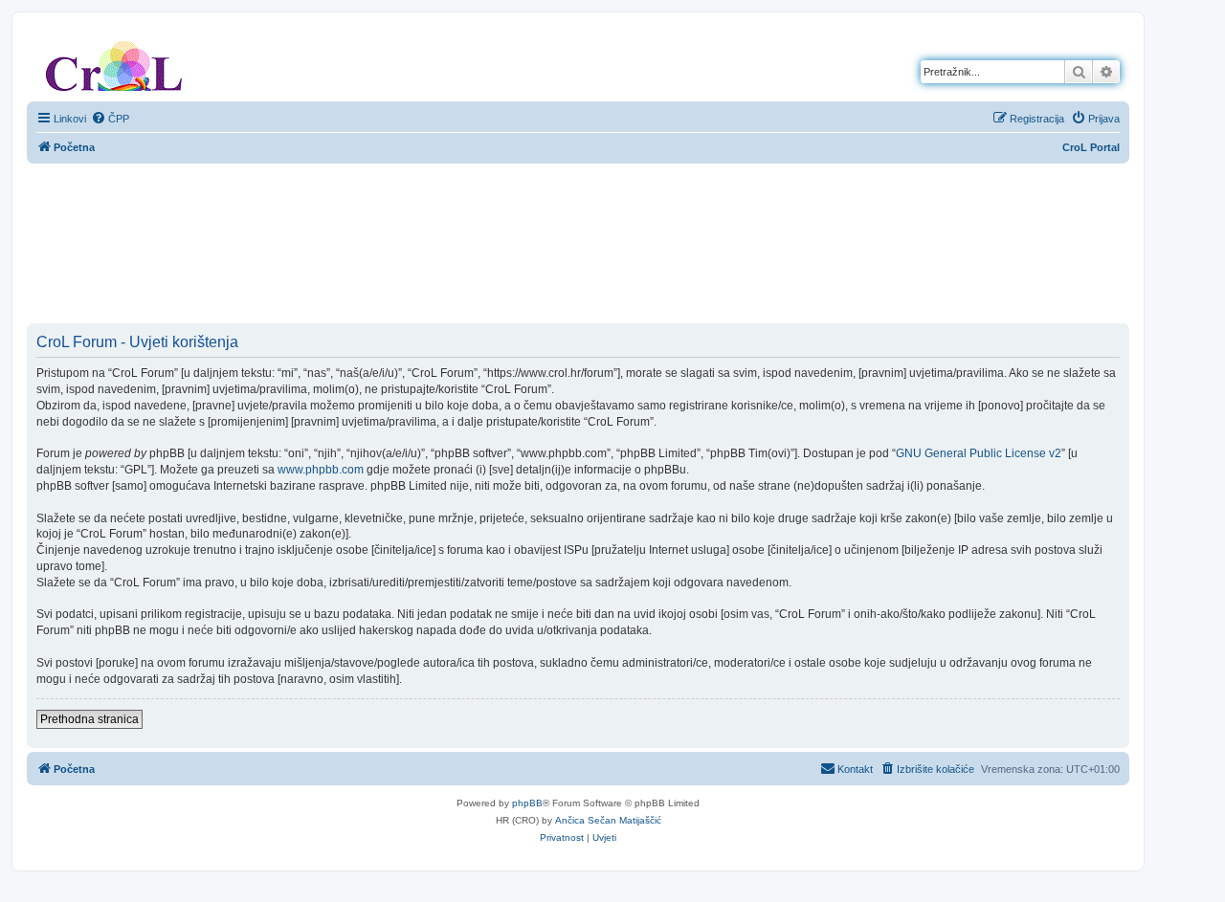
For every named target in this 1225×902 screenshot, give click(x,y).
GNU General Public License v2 (978, 453)
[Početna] (114, 62)
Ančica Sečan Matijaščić (608, 820)
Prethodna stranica (89, 719)
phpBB (527, 803)
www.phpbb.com (321, 469)
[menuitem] (110, 118)
